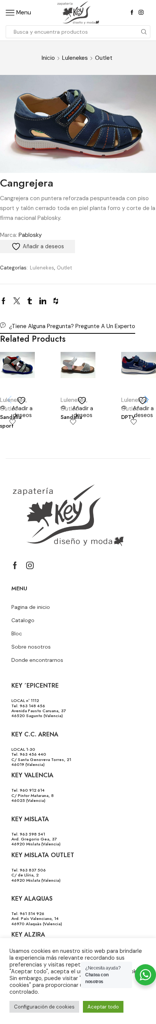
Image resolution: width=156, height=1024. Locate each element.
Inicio (48, 58)
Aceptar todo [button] (103, 1007)
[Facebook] (131, 13)
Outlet (103, 58)
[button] (146, 399)
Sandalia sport (11, 421)
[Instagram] (141, 13)
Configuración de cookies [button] (44, 1007)
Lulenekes (75, 58)
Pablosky (30, 235)
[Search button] (144, 32)
